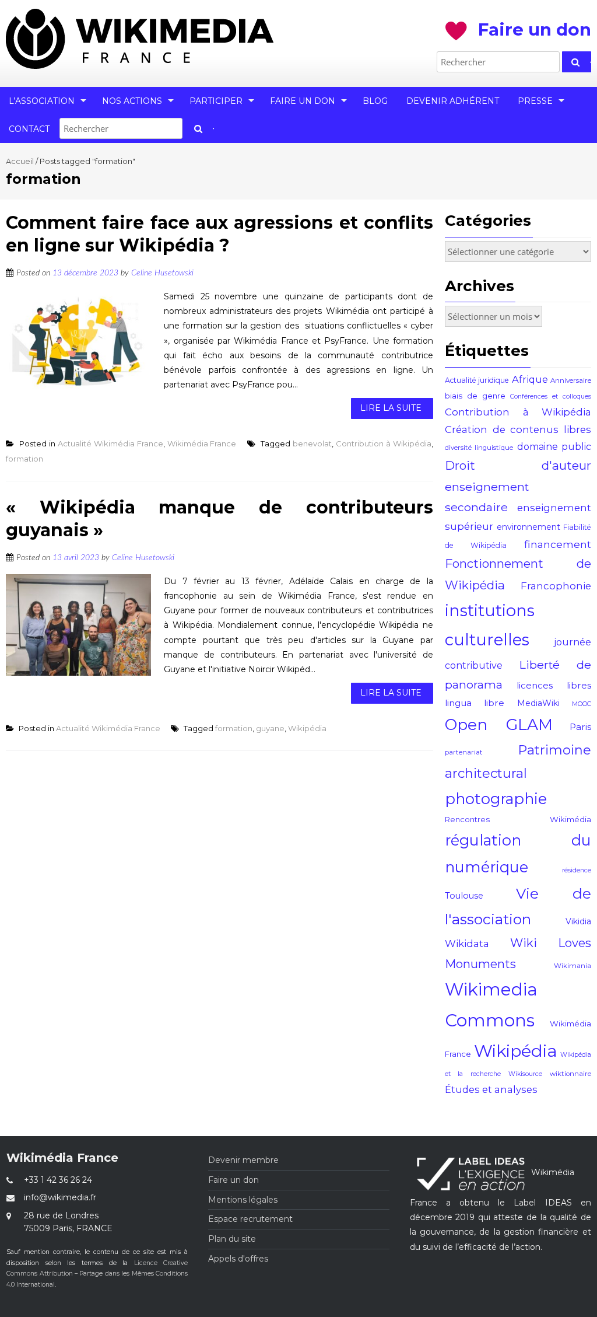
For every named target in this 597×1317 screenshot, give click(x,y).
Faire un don (302, 101)
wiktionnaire (570, 1074)
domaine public (554, 446)
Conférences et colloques (550, 396)
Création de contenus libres (518, 429)
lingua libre (474, 702)
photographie (496, 798)
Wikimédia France (202, 443)
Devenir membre (243, 1160)
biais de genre (475, 395)
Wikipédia (307, 728)
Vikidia (578, 921)
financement (557, 544)
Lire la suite (391, 408)
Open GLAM (499, 724)
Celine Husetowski (162, 273)
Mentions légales (243, 1199)
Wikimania (572, 966)
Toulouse (464, 895)
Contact (29, 129)
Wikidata (467, 943)
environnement (528, 527)
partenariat (464, 752)
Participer (216, 101)
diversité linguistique (479, 447)
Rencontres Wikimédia (518, 819)
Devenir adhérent (452, 101)
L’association (42, 101)
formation (24, 458)
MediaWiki (538, 703)
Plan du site (232, 1239)
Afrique (530, 379)
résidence (576, 870)
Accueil (20, 161)
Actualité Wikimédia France (110, 443)
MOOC (581, 704)
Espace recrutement (250, 1219)
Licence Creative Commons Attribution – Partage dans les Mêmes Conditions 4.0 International (97, 1274)
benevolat (312, 443)
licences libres (554, 685)
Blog (375, 101)
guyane (270, 728)
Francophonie (556, 586)
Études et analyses (491, 1089)
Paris (580, 726)
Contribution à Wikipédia (383, 443)
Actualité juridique (477, 380)
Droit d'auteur (518, 465)
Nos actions (132, 101)
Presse (535, 101)
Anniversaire (570, 380)
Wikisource (525, 1074)
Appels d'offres (238, 1258)
